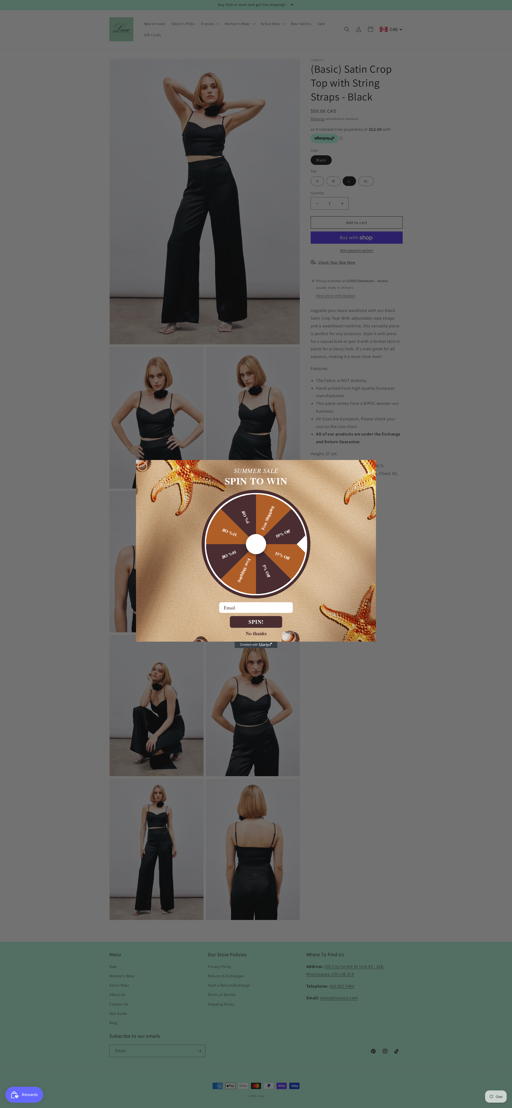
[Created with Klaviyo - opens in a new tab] (256, 645)
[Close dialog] (142, 466)
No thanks (256, 633)
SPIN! (256, 622)
